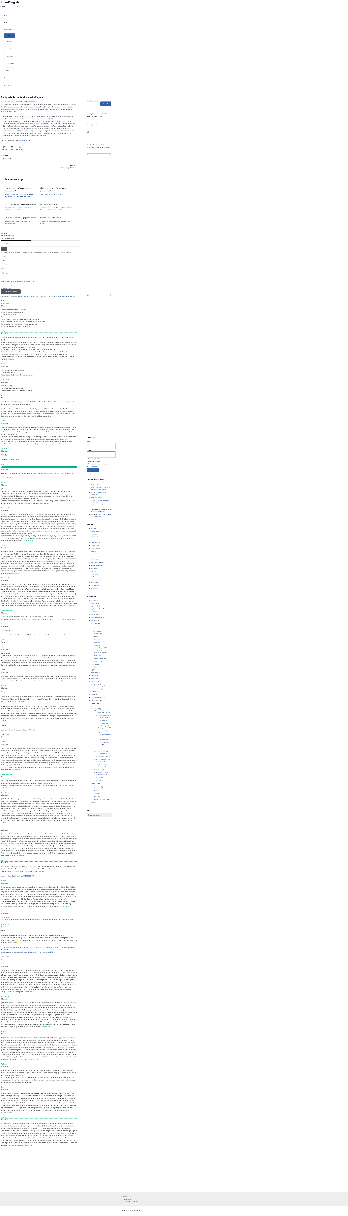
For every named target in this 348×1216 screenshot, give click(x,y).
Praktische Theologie (100, 759)
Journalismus (94, 672)
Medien (93, 678)
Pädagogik (97, 796)
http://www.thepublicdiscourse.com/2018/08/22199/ (17, 876)
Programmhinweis (96, 689)
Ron (2, 464)
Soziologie (94, 703)
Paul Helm (94, 571)
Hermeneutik (94, 664)
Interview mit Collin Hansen (50, 218)
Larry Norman (95, 559)
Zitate (92, 802)
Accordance (94, 528)
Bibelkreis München (96, 537)
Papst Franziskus (16, 101)
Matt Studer (94, 568)
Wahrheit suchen (95, 585)
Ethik (41, 194)
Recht (92, 694)
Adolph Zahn (27, 207)
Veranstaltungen (99, 648)
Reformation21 (95, 574)
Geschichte (97, 788)
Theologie (25, 101)
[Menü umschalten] (9, 35)
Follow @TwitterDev (92, 125)
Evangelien (105, 720)
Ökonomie (97, 793)
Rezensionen (94, 700)
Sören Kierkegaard (20, 196)
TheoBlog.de (9, 2)
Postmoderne (24, 194)
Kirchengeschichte (103, 728)
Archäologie (94, 611)
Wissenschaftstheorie (100, 799)
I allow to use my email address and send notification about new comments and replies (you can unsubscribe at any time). (38, 252)
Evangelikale (105, 739)
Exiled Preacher (95, 542)
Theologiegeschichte (104, 730)
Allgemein (43, 221)
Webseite (3, 277)
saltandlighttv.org (24, 140)
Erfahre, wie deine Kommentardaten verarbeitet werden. (57, 296)
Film (95, 636)
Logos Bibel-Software (97, 562)
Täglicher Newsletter (95, 461)
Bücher (7, 207)
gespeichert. (31, 281)
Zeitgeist (96, 661)
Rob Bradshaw (95, 577)
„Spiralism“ (100, 497)
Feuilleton (93, 631)
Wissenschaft (94, 786)
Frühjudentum (26, 221)
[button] (14, 29)
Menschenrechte (99, 652)
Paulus (53, 207)
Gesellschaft (94, 650)
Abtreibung (94, 600)
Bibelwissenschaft (99, 710)
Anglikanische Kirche (96, 609)
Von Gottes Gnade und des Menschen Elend (21, 204)
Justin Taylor (94, 554)
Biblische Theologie (96, 617)
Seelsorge (101, 767)
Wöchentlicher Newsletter (96, 459)
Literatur (96, 642)
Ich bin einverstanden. (9, 286)
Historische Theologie (100, 726)
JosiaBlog (93, 551)
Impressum (127, 1199)
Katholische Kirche (103, 756)
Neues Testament (103, 715)
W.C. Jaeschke (16, 209)
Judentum (93, 675)
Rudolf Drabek (5, 303)
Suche (89, 100)
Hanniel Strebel (95, 545)
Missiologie (101, 764)
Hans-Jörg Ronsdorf (7, 610)
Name (88, 441)
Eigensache (94, 623)
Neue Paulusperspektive (47, 209)
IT (91, 670)
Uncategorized (95, 783)
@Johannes (5, 917)
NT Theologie (59, 209)
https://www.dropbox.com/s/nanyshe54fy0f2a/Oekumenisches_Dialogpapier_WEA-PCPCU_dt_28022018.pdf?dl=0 (38, 619)
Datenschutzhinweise (131, 1201)
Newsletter (94, 681)
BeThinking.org (95, 534)
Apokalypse (105, 717)
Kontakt (125, 1197)
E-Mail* (3, 269)
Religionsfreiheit (48, 194)
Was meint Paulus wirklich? (50, 204)
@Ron (3, 489)
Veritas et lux (94, 582)
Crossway (63, 221)
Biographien (94, 620)
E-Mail (89, 450)
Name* (3, 260)
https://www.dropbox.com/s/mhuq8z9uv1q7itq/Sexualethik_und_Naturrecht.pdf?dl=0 (28, 952)
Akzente (7, 194)
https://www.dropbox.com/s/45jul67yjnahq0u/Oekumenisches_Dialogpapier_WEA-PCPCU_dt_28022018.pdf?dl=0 (37, 785)
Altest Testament (9, 221)
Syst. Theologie (98, 772)
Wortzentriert (94, 588)
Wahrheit (29, 196)
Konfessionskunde (99, 751)
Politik (96, 655)
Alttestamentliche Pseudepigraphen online (20, 218)
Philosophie (94, 684)
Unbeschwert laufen (96, 579)
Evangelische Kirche (96, 629)
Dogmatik (100, 777)
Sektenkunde (98, 769)
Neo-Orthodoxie (106, 747)
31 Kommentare (33, 101)
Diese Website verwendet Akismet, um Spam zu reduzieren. (20, 296)
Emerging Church (15, 194)
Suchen (105, 103)
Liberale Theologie (107, 742)
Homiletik (100, 761)
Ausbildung (94, 614)
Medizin (96, 790)
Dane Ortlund (94, 539)
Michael (93, 497)
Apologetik (101, 774)
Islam (92, 667)
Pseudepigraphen (10, 223)
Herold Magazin (95, 548)
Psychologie (94, 691)
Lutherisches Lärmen (97, 565)
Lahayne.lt (94, 557)
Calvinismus (12, 207)
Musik (96, 645)
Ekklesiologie (94, 626)
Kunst (96, 639)
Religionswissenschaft (97, 697)
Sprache (93, 706)
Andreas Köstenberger (97, 531)
